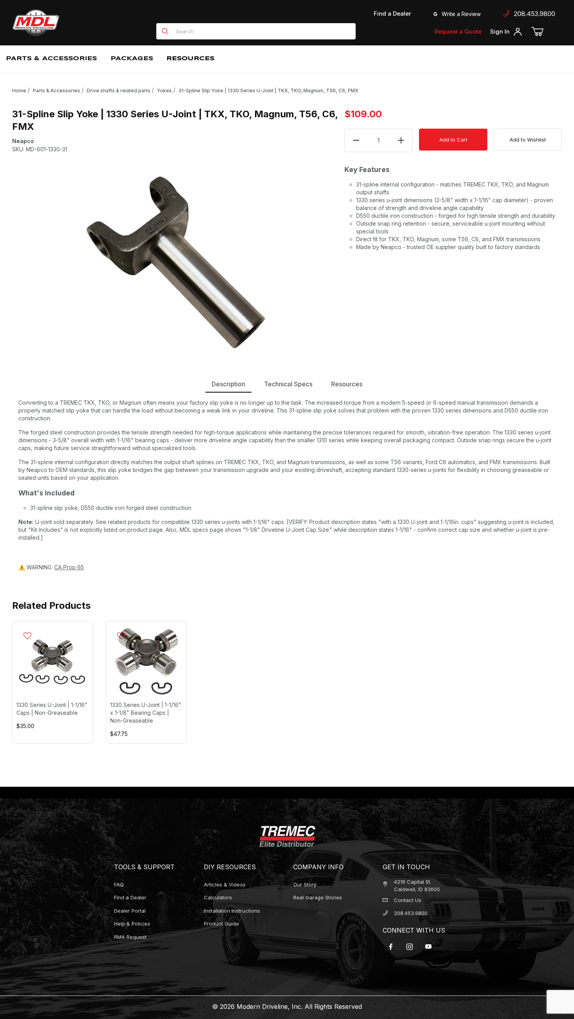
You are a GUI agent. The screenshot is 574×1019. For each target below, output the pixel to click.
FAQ (119, 884)
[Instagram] (409, 946)
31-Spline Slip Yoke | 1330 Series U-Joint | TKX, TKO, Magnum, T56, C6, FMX (268, 90)
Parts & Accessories (56, 90)
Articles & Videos (225, 884)
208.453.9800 (532, 14)
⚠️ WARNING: (51, 567)
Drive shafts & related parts (118, 90)
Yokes (164, 90)
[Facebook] (391, 946)
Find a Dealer (392, 13)
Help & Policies (132, 923)
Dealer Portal (130, 911)
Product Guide (221, 923)
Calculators (218, 897)
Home (19, 90)
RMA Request (130, 937)
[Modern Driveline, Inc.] (71, 22)
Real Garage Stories (317, 897)
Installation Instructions (232, 911)
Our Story (304, 884)
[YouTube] (428, 946)
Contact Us (407, 900)
